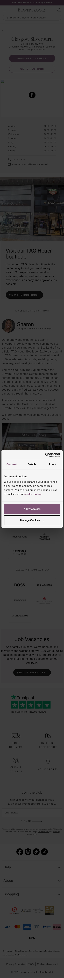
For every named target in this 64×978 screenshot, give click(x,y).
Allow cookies (32, 508)
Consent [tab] (11, 464)
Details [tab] (32, 464)
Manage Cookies (30, 520)
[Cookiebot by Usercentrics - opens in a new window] (45, 455)
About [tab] (52, 464)
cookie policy (32, 494)
